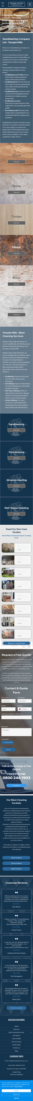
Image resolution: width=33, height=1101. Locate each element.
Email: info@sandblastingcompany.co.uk (16, 1060)
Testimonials (16, 1045)
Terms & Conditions (16, 1074)
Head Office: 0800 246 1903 (16, 1065)
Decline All (16, 1094)
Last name (21, 697)
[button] (30, 4)
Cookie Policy (16, 1072)
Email (3, 706)
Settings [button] (16, 1098)
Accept (16, 1090)
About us (16, 1029)
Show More (16, 904)
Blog (16, 1051)
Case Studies (16, 1038)
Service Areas (16, 1042)
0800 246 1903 (16, 777)
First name (5, 697)
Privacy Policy (18, 1086)
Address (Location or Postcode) (12, 714)
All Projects (16, 1035)
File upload (4, 739)
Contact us (16, 1048)
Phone (20, 706)
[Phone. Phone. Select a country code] (20, 709)
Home (16, 1026)
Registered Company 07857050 (16, 1069)
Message (5, 726)
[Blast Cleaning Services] (31, 1032)
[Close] (30, 1082)
